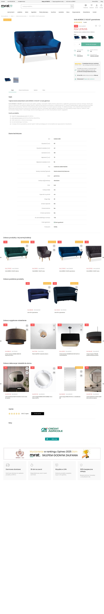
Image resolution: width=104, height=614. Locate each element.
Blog (102, 1)
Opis (12, 90)
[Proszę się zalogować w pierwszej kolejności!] (100, 26)
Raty (44, 90)
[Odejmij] (75, 44)
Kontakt (3, 1)
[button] (72, 6)
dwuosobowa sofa (22, 116)
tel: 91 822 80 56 (11, 1)
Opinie (35, 90)
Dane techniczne (24, 90)
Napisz (86, 79)
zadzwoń (92, 79)
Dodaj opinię (37, 413)
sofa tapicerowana (16, 118)
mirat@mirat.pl (21, 1)
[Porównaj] (96, 26)
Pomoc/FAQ (95, 1)
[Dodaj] (79, 44)
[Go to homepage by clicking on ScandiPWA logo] (6, 7)
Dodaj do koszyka (91, 44)
